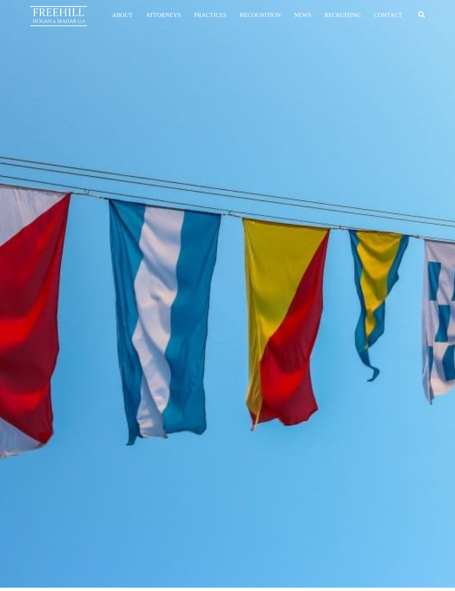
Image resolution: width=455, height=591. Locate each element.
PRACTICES (210, 15)
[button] (421, 14)
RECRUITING (342, 15)
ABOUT (122, 15)
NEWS (302, 15)
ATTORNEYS (163, 15)
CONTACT (388, 15)
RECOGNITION (260, 15)
